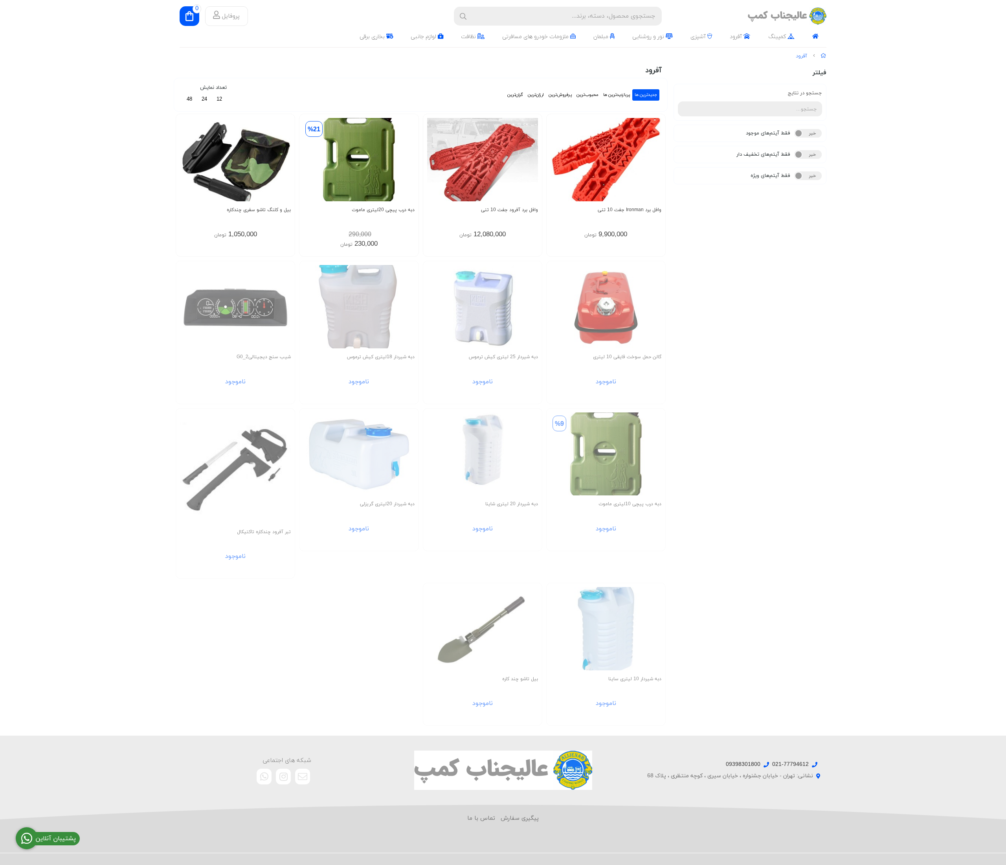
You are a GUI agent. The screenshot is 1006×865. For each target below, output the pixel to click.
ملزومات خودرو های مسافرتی (536, 36)
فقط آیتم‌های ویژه (770, 175)
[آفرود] (503, 770)
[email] (302, 776)
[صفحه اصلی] (823, 56)
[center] (463, 16)
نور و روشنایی (649, 36)
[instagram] (283, 776)
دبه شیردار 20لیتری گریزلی (387, 504)
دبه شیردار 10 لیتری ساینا (634, 679)
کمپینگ (778, 36)
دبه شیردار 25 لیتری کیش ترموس (503, 357)
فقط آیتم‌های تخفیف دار (763, 154)
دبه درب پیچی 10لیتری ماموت (629, 504)
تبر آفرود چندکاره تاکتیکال (264, 532)
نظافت (469, 36)
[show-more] (655, 165)
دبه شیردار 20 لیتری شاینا (511, 504)
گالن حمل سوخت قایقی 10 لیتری (627, 357)
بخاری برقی (373, 36)
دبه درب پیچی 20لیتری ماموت (383, 210)
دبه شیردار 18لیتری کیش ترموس (380, 357)
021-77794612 (790, 764)
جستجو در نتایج (805, 93)
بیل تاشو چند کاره (520, 679)
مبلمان (601, 36)
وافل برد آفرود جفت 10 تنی (509, 210)
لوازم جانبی (424, 36)
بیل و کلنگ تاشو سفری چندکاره (259, 210)
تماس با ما (481, 818)
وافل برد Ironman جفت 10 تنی (629, 210)
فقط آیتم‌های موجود (768, 133)
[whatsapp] (264, 776)
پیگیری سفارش (520, 818)
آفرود (736, 36)
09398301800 (743, 764)
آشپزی (698, 36)
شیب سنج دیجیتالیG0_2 (264, 357)
